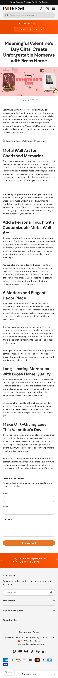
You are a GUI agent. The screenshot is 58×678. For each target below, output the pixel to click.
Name (5, 493)
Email (5, 506)
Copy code (37, 29)
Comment (7, 519)
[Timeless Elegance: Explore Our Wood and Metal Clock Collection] (54, 674)
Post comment (29, 543)
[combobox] (29, 15)
